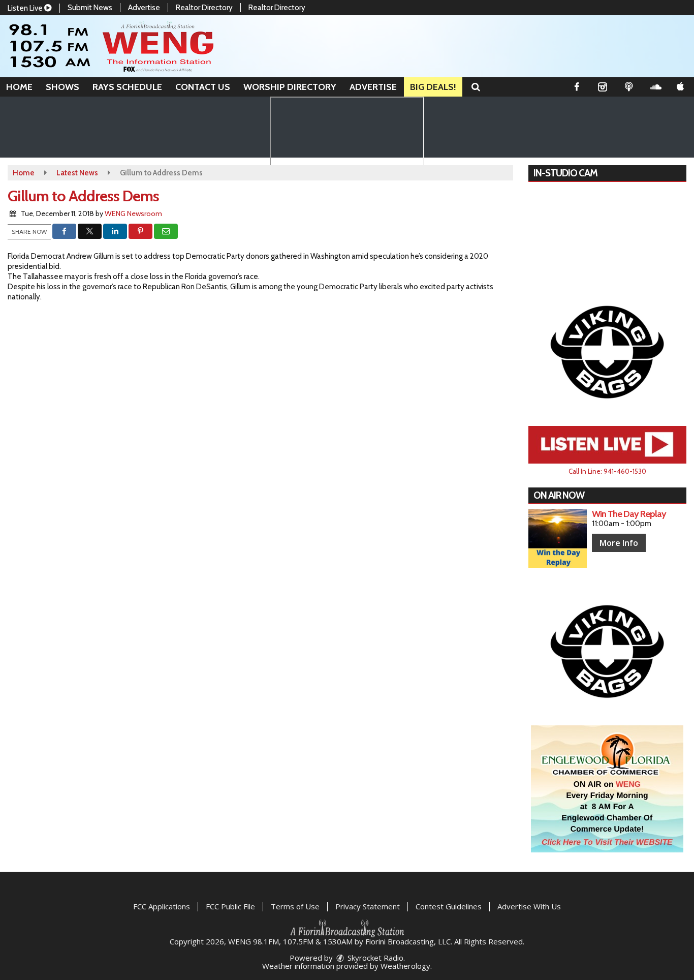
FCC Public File (230, 906)
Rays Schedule (127, 87)
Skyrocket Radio (374, 958)
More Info (619, 542)
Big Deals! (433, 87)
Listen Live (26, 8)
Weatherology (405, 966)
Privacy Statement (367, 906)
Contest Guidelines (449, 906)
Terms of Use (295, 906)
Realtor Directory (204, 7)
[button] (475, 87)
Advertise (144, 7)
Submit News (90, 7)
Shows (62, 87)
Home (19, 87)
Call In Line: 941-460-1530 (607, 471)
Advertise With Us (529, 906)
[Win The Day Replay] (557, 538)
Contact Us (202, 87)
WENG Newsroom (133, 213)
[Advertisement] (607, 351)
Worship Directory (289, 87)
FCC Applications (161, 906)
